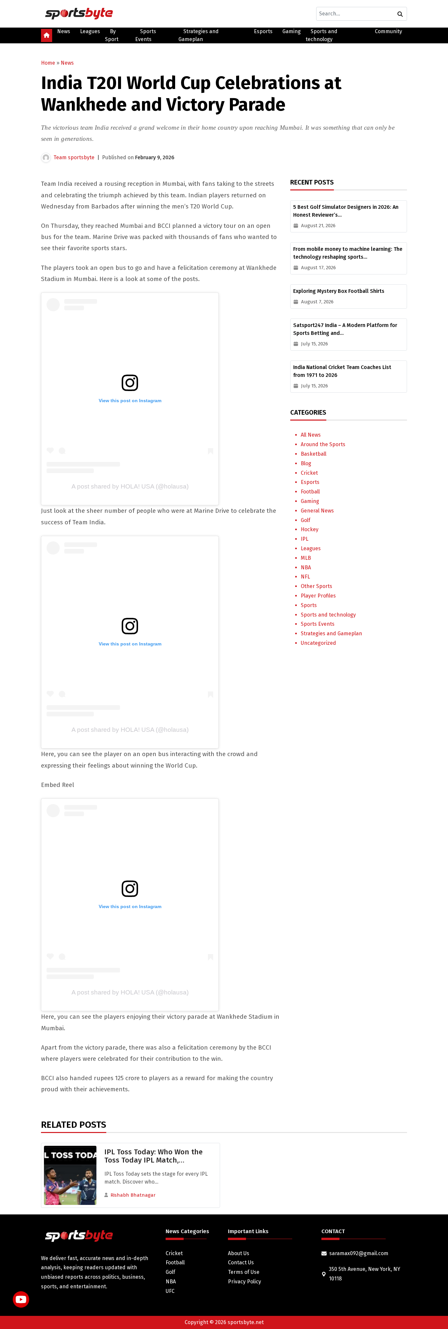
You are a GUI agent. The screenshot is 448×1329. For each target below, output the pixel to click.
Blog (306, 463)
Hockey (309, 529)
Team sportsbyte (73, 157)
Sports (309, 605)
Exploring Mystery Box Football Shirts (338, 291)
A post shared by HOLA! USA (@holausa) (130, 486)
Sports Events (145, 35)
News (63, 31)
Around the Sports (323, 444)
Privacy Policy (244, 1281)
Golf (305, 520)
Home (48, 63)
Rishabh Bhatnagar (133, 1195)
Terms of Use (243, 1272)
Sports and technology (321, 35)
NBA (306, 567)
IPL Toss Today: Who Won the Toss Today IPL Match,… (153, 1156)
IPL (304, 539)
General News (317, 511)
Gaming (291, 31)
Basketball (313, 454)
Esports (263, 31)
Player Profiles (318, 596)
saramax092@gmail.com (358, 1253)
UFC (170, 1291)
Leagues (90, 31)
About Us (238, 1253)
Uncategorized (318, 643)
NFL (305, 577)
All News (311, 435)
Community (388, 31)
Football (310, 492)
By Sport (111, 35)
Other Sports (316, 586)
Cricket (309, 473)
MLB (306, 558)
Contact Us (241, 1262)
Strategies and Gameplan (198, 35)
